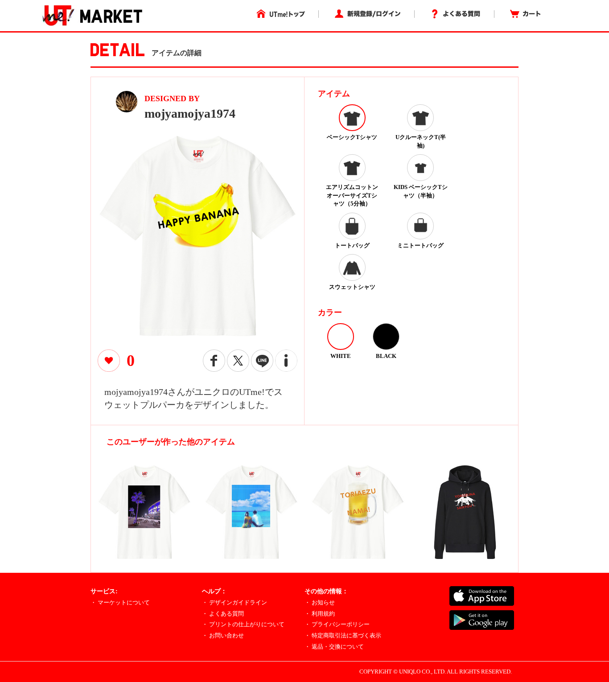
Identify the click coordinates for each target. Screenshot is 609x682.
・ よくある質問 (223, 613)
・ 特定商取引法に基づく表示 (342, 635)
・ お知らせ (319, 602)
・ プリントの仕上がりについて (243, 624)
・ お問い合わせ (223, 635)
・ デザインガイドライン (234, 602)
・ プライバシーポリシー (337, 624)
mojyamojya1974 (189, 113)
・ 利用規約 (319, 613)
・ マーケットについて (120, 602)
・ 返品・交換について (334, 646)
